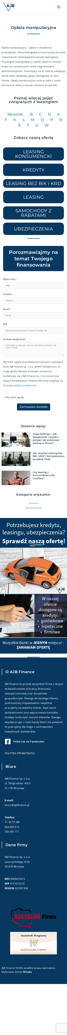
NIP (5, 324)
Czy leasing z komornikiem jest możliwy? (44, 475)
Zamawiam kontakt (34, 407)
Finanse (33, 503)
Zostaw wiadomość (14, 339)
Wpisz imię (9, 279)
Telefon (7, 294)
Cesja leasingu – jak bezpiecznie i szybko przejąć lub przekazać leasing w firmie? (46, 438)
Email (6, 309)
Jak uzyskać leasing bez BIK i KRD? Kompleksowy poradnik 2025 (49, 456)
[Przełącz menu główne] (58, 7)
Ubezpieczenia (33, 507)
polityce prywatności (25, 385)
